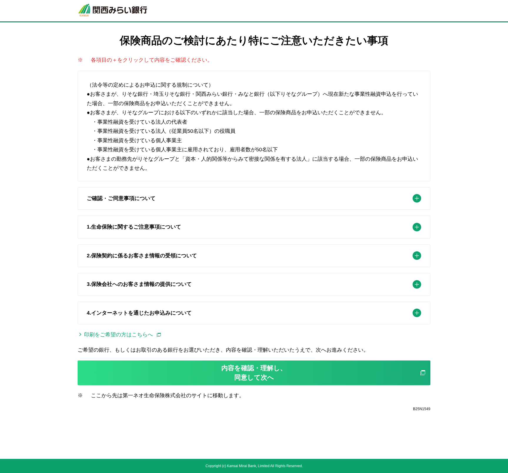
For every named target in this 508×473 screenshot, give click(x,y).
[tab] (254, 198)
